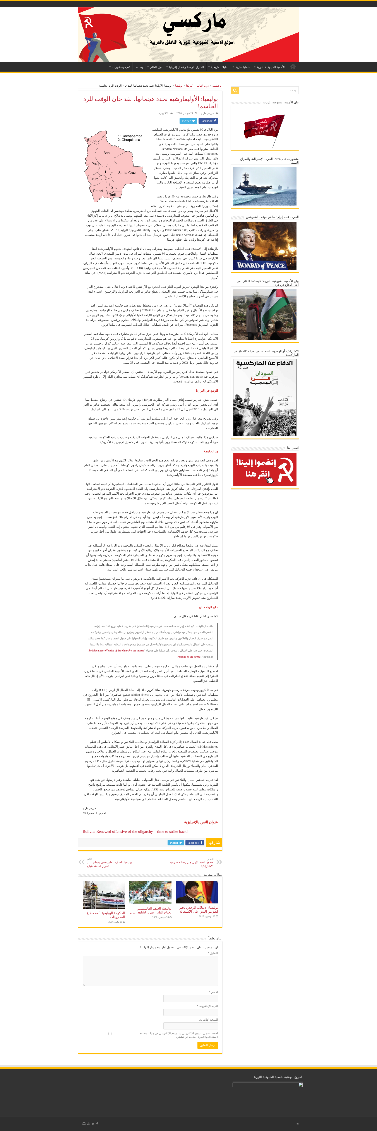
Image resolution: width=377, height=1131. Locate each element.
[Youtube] (88, 1123)
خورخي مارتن (207, 113)
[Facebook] (97, 1123)
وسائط (139, 67)
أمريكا (189, 85)
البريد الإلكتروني (207, 1006)
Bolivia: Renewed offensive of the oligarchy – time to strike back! (135, 831)
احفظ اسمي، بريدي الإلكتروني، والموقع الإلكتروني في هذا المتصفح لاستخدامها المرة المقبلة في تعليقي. (178, 1035)
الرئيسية (293, 66)
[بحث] (235, 90)
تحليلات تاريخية (219, 67)
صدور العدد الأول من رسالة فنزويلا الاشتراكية (192, 863)
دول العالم (156, 67)
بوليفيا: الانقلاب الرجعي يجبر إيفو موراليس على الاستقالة (198, 909)
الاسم (213, 992)
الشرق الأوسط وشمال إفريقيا (186, 67)
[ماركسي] (188, 34)
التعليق (213, 953)
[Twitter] (93, 1123)
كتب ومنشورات (121, 67)
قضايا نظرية (242, 67)
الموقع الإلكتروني (208, 1019)
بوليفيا (179, 85)
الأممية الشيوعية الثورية (271, 67)
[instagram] (84, 1123)
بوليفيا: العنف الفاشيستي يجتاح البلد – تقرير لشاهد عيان (109, 863)
